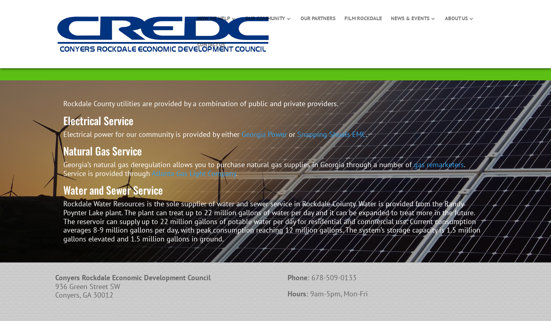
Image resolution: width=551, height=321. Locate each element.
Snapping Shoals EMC (331, 134)
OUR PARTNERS (318, 19)
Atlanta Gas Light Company (194, 173)
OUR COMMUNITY (265, 19)
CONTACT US (211, 45)
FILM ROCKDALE (363, 19)
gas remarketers (439, 164)
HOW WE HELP (213, 19)
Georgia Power (264, 134)
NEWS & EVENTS (410, 19)
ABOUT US (456, 19)
